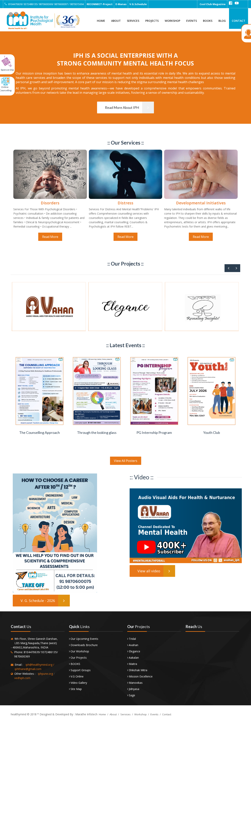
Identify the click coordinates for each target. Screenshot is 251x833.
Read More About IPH (122, 107)
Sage (132, 695)
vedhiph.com (22, 678)
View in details (40, 424)
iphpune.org (45, 674)
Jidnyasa (134, 689)
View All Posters (125, 461)
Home (101, 21)
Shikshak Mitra (138, 670)
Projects (152, 21)
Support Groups (81, 670)
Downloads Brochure (84, 645)
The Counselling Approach (39, 432)
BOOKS (75, 664)
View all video (148, 571)
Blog (222, 21)
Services (133, 21)
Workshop (172, 21)
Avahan (133, 645)
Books (207, 21)
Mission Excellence (141, 676)
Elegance (134, 651)
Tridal (132, 639)
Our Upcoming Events (84, 639)
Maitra (133, 664)
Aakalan (134, 657)
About (116, 21)
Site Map (76, 689)
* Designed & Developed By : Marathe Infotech (66, 714)
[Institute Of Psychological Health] (42, 20)
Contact (238, 21)
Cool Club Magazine (213, 4)
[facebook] (230, 3)
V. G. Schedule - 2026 (38, 600)
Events (191, 21)
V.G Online (77, 676)
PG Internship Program (154, 432)
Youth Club (211, 432)
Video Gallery (79, 683)
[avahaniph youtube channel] (236, 3)
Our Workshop (80, 651)
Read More (50, 237)
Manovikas (136, 683)
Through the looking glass (96, 432)
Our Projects (79, 657)
